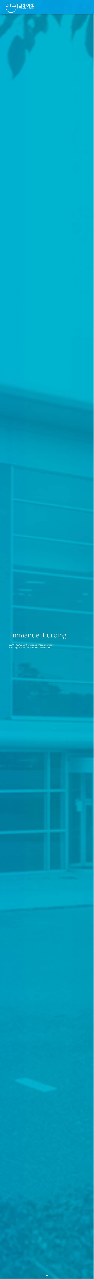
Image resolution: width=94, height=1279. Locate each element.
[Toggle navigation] (85, 8)
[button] (7, 639)
